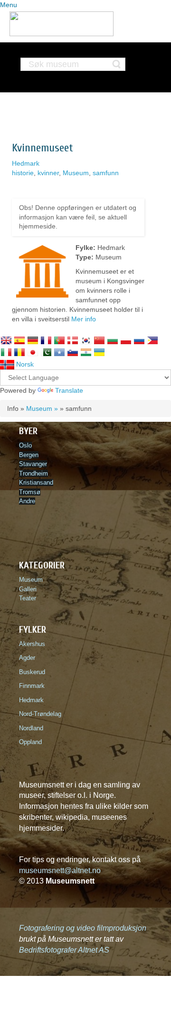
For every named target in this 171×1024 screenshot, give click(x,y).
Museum (76, 173)
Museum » (42, 408)
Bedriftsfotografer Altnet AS (64, 950)
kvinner (48, 173)
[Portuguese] (59, 340)
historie (23, 173)
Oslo (25, 445)
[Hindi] (86, 352)
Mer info (83, 319)
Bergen (28, 454)
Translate (69, 390)
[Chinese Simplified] (99, 340)
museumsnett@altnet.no (60, 870)
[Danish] (72, 340)
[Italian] (6, 352)
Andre (27, 501)
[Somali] (59, 352)
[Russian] (139, 340)
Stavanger (33, 463)
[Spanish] (19, 340)
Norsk (24, 364)
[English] (6, 340)
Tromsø (29, 492)
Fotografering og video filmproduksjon (82, 928)
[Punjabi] (46, 352)
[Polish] (126, 340)
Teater (27, 598)
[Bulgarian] (112, 340)
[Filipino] (152, 340)
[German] (33, 340)
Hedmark (25, 163)
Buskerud (34, 672)
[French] (46, 340)
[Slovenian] (72, 352)
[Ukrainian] (99, 352)
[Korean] (86, 340)
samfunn (106, 173)
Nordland (31, 728)
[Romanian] (19, 352)
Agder (27, 657)
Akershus (34, 643)
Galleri (28, 589)
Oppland (30, 742)
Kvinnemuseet (42, 147)
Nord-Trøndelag (40, 713)
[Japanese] (33, 352)
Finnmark (32, 685)
